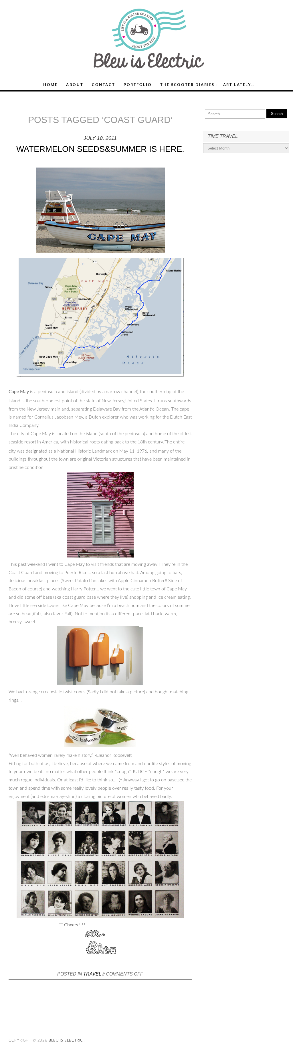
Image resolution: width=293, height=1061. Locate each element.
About (74, 85)
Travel (92, 974)
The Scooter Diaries (187, 85)
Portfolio (138, 85)
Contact (103, 85)
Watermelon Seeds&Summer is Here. (100, 149)
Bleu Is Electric (66, 1040)
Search (277, 114)
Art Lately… (238, 85)
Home (50, 85)
